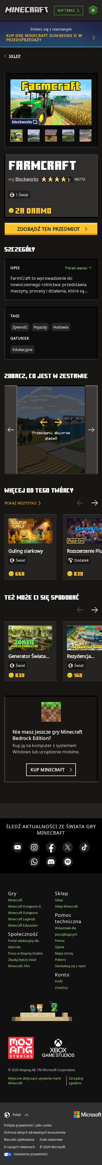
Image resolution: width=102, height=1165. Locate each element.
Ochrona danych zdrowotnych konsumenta (35, 1132)
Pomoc (60, 940)
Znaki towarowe (51, 1140)
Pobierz (60, 959)
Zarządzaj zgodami (76, 1080)
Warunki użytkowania (19, 1140)
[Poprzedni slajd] (80, 503)
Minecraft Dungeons (23, 913)
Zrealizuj (61, 987)
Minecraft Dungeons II (24, 906)
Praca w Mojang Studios (25, 953)
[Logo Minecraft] (26, 10)
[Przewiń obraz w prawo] (91, 429)
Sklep (15, 56)
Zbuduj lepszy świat (22, 959)
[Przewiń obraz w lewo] (10, 429)
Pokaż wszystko (21, 503)
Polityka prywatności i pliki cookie (28, 1125)
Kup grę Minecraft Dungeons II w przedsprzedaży (44, 37)
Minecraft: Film (19, 966)
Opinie (59, 947)
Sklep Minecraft (66, 906)
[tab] (16, 135)
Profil (59, 981)
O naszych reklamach (19, 1147)
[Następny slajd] (95, 503)
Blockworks (26, 179)
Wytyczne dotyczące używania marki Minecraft (34, 1080)
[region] (51, 429)
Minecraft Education (22, 925)
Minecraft (15, 900)
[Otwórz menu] (93, 10)
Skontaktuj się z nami (70, 966)
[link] (17, 847)
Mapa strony (64, 953)
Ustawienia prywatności (30, 1154)
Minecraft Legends (21, 919)
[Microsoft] (87, 1114)
